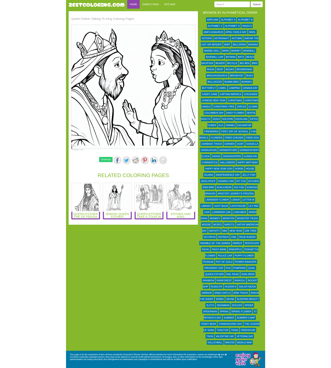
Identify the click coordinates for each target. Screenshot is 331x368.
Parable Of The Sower (215, 243)
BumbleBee (231, 81)
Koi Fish (239, 187)
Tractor (222, 330)
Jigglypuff (208, 181)
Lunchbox (239, 212)
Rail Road (232, 274)
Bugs (249, 75)
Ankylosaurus (213, 32)
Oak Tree (250, 230)
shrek (220, 299)
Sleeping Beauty (248, 299)
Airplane (213, 19)
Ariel (252, 32)
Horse (239, 168)
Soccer (237, 305)
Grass (216, 156)
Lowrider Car (221, 212)
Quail (251, 268)
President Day (213, 268)
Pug (228, 268)
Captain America (230, 94)
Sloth (210, 305)
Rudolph (216, 286)
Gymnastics (210, 162)
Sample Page (150, 4)
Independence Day (228, 174)
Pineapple (235, 249)
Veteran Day (245, 336)
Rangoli (239, 280)
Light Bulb (221, 206)
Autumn (237, 38)
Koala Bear (224, 187)
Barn (225, 50)
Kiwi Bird (208, 187)
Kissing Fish (226, 181)
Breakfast (237, 75)
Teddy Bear (208, 323)
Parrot (237, 243)
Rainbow (208, 280)
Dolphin (227, 119)
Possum (208, 261)
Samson (207, 292)
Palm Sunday (247, 237)
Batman (230, 57)
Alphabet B (245, 19)
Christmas (235, 100)
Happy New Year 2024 (219, 168)
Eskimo (230, 125)
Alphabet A (228, 19)
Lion (207, 212)
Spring (224, 311)
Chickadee (251, 94)
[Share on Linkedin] (154, 160)
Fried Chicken (234, 137)
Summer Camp (246, 317)
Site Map (169, 4)
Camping (234, 88)
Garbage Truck (211, 143)
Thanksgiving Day (230, 323)
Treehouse (247, 330)
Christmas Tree (223, 106)
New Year (235, 230)
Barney (236, 50)
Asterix (207, 38)
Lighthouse (238, 206)
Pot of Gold (224, 261)
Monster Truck (247, 218)
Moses (217, 224)
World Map (244, 342)
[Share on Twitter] (126, 160)
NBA (224, 230)
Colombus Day (214, 112)
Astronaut (221, 38)
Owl (234, 237)
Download (106, 159)
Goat (240, 143)
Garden (229, 143)
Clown (252, 106)
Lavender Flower (217, 199)
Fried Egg (252, 137)
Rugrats (230, 286)
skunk (230, 299)
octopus (209, 237)
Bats (241, 57)
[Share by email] (163, 160)
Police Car (225, 255)
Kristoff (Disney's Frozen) (236, 193)
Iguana (208, 174)
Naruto (229, 224)
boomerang (244, 69)
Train (234, 330)
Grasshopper (232, 156)
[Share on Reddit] (136, 160)
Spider (248, 305)
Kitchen (253, 181)
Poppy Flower (244, 255)
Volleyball (215, 342)
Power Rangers (245, 261)
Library (206, 206)
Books (230, 69)
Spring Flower (241, 311)
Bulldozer (215, 81)
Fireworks (211, 131)
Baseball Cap (214, 57)
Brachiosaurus (217, 75)
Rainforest (224, 280)
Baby (227, 44)
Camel (222, 88)
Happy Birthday (247, 162)
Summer (229, 317)
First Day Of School (234, 131)
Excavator (244, 125)
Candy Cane (209, 94)
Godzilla (252, 143)
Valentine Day (225, 336)
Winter (230, 342)
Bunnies (246, 81)
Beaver (220, 63)
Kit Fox (241, 181)
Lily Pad (253, 206)
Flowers (216, 137)
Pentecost (252, 243)
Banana (253, 44)
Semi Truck (240, 292)
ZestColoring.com (97, 4)
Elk (221, 125)
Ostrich (223, 237)
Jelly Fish (248, 174)
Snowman (223, 305)
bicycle (232, 63)
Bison (210, 69)
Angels (247, 25)
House (250, 168)
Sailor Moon (247, 286)
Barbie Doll (212, 50)
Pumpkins (239, 268)
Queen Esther (214, 274)
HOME (133, 4)
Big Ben (244, 63)
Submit (256, 4)
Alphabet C (215, 25)
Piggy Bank (219, 249)
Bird (255, 63)
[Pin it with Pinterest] (145, 160)
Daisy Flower (235, 112)
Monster (229, 218)
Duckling (241, 119)
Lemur (235, 199)
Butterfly (209, 88)
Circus (241, 106)
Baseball (249, 50)
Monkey (215, 218)
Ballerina (239, 44)
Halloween (227, 162)
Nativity (214, 230)
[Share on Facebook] (117, 160)
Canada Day (250, 88)
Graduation (209, 150)
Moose (206, 224)
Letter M (248, 199)
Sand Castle (222, 292)
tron (209, 336)
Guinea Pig (250, 156)
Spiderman (210, 311)
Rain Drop (248, 274)
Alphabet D (232, 25)
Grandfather (228, 150)
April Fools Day (236, 32)
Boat (220, 69)
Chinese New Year (213, 100)
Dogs (216, 119)
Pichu (205, 249)
